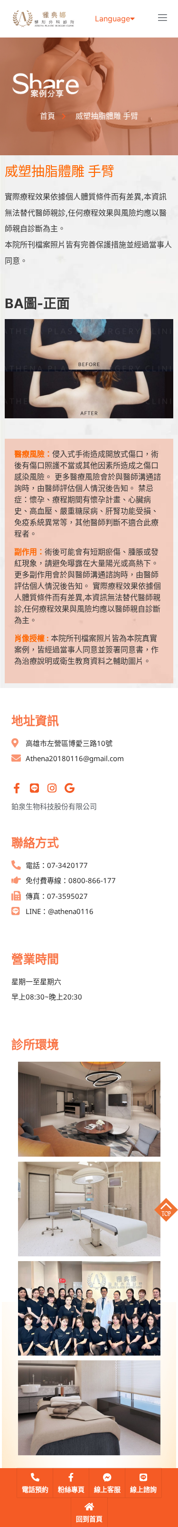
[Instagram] (52, 788)
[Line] (34, 788)
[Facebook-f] (16, 788)
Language (112, 18)
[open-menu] (163, 19)
